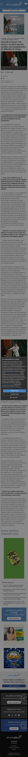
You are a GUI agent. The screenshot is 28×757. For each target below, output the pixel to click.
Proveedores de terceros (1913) (13, 372)
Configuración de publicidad (8, 384)
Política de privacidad (17, 387)
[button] (14, 397)
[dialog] (14, 378)
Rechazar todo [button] (14, 394)
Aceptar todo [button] (14, 390)
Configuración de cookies (7, 387)
